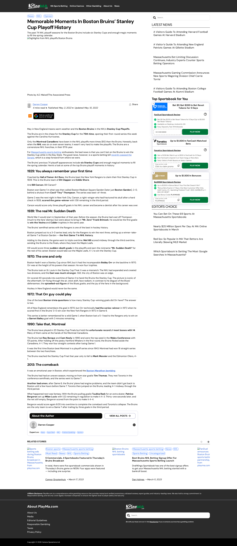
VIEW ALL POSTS (118, 415)
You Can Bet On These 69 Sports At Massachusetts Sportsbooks (174, 215)
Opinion (48, 16)
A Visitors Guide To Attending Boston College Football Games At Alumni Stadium (179, 90)
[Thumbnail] (35, 459)
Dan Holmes (138, 479)
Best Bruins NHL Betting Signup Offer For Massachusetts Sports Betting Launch (154, 459)
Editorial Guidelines (37, 520)
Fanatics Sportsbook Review (167, 150)
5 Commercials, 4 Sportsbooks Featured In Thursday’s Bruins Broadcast (74, 459)
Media (30, 516)
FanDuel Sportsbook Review (167, 114)
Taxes (30, 528)
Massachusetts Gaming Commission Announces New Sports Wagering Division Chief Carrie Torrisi (181, 76)
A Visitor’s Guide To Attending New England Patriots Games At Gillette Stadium (178, 46)
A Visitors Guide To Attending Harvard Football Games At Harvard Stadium (180, 33)
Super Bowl (51, 432)
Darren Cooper (40, 104)
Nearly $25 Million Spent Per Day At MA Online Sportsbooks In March (180, 228)
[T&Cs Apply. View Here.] (205, 114)
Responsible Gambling (38, 524)
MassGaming (154, 522)
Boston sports (53, 449)
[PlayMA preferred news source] (43, 116)
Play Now (195, 132)
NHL (39, 16)
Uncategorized (157, 453)
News (30, 16)
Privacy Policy (34, 532)
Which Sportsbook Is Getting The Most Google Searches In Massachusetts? (180, 253)
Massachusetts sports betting (46, 152)
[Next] (208, 442)
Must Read (51, 453)
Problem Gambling (68, 432)
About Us (32, 512)
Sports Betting (81, 453)
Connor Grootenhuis (55, 479)
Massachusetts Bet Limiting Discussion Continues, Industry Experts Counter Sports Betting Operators (178, 60)
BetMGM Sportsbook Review (167, 182)
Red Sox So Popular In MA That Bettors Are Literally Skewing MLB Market (178, 240)
